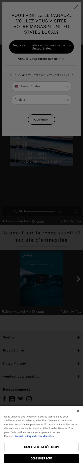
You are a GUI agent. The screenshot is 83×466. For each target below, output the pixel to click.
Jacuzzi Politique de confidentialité (34, 436)
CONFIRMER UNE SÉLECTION (41, 447)
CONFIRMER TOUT (41, 458)
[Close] (78, 410)
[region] (41, 435)
